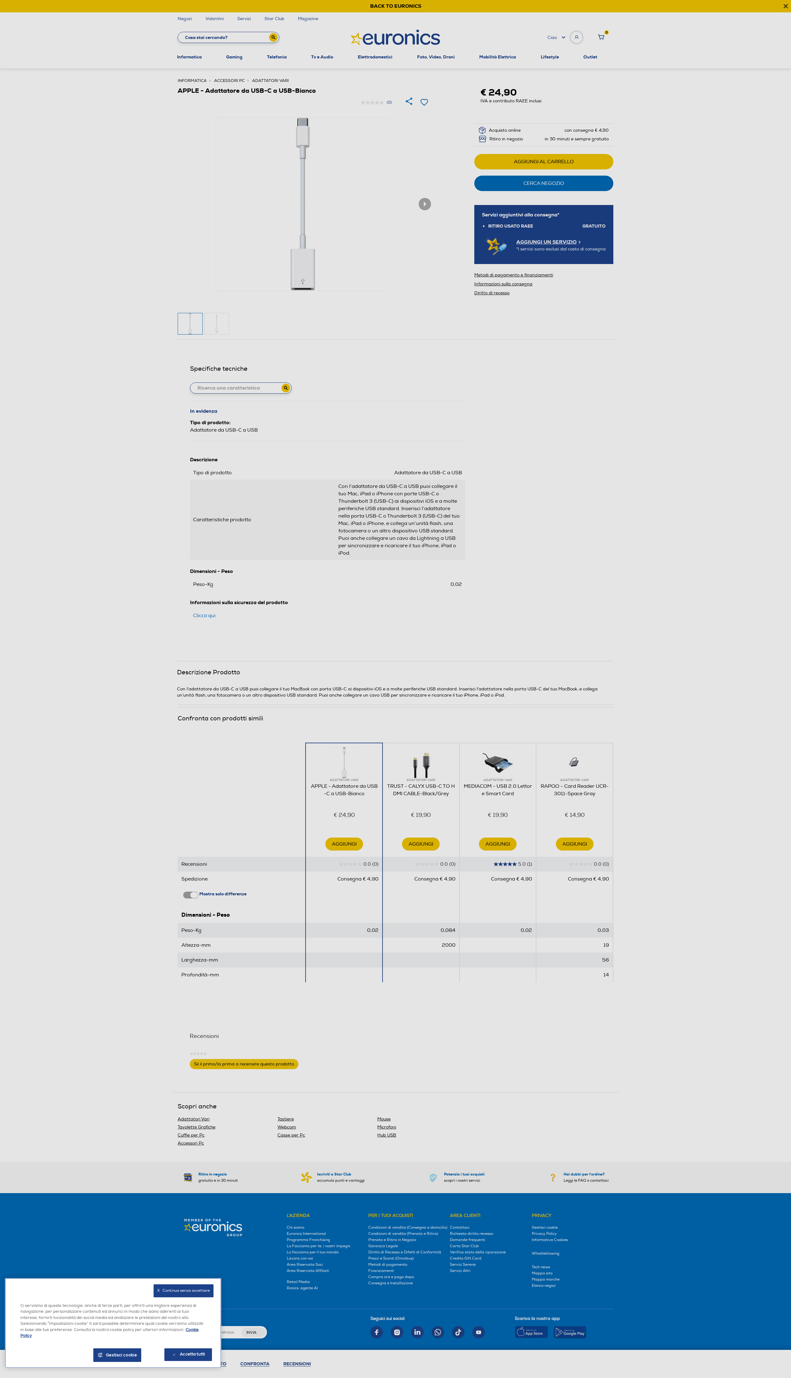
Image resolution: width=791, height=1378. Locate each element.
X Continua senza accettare (183, 1290)
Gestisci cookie (121, 1355)
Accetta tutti (192, 1354)
